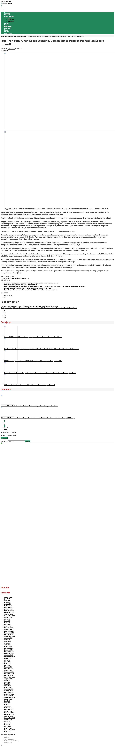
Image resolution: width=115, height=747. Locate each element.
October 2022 (8, 675)
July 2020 (7, 721)
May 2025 (7, 622)
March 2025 (8, 626)
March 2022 (8, 687)
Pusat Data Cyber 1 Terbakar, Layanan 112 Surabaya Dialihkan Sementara (29, 306)
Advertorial (8, 742)
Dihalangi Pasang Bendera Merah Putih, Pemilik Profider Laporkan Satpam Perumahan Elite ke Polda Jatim (39, 308)
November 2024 (9, 633)
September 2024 (9, 636)
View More (4, 438)
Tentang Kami (9, 739)
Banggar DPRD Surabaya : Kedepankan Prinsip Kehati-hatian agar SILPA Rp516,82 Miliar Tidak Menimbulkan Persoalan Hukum (44, 286)
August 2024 (8, 638)
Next (5, 429)
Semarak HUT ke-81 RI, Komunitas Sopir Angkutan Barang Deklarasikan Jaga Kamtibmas (33, 337)
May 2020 (7, 725)
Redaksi (6, 737)
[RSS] (5, 297)
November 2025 (9, 612)
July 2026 (7, 599)
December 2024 (9, 631)
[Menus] (1, 5)
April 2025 (7, 624)
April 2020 (7, 726)
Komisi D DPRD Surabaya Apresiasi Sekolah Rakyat (20, 285)
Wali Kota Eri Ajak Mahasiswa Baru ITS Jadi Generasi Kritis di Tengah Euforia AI (29, 385)
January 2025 (8, 629)
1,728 (6, 427)
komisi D (20, 278)
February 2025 (8, 628)
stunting (26, 278)
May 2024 (7, 643)
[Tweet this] (5, 312)
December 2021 (9, 692)
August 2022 (8, 679)
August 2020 (8, 719)
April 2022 (7, 685)
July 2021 (7, 701)
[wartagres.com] (6, 3)
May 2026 (7, 602)
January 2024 (8, 650)
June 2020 (7, 723)
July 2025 (7, 619)
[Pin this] (5, 314)
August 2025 (8, 617)
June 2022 (7, 682)
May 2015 (7, 731)
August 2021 (8, 699)
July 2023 (7, 660)
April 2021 (7, 706)
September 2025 (9, 616)
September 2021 (9, 697)
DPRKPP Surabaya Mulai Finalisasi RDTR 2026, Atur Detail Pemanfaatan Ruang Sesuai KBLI (33, 361)
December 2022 (9, 672)
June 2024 (7, 641)
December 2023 (9, 651)
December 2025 (9, 611)
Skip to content (6, 1)
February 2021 (8, 709)
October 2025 (8, 614)
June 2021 (7, 702)
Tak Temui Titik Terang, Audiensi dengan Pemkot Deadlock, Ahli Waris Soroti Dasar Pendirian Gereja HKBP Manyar (41, 349)
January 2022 (8, 690)
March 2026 (8, 605)
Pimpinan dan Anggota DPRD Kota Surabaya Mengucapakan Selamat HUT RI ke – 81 (31, 283)
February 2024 (8, 648)
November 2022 (9, 673)
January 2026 (8, 609)
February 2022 (8, 689)
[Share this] (4, 311)
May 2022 (7, 684)
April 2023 (7, 665)
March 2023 (8, 667)
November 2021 (9, 694)
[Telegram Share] (5, 316)
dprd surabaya (12, 278)
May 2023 (7, 663)
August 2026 (8, 597)
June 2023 (7, 662)
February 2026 (8, 607)
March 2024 (8, 646)
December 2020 (9, 713)
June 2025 (7, 621)
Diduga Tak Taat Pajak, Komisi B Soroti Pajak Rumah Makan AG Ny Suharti (28, 288)
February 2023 (8, 668)
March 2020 (8, 728)
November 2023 (9, 653)
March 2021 (8, 707)
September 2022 (9, 677)
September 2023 (9, 656)
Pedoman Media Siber (11, 741)
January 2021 (8, 711)
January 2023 (8, 670)
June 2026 (7, 600)
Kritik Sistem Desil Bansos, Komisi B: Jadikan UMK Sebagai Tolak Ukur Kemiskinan (30, 290)
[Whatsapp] (5, 317)
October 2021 (8, 696)
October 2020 (8, 716)
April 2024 (7, 645)
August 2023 (8, 658)
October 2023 (8, 655)
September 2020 (9, 718)
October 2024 (8, 634)
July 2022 (7, 680)
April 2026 (7, 604)
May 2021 (7, 704)
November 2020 (9, 714)
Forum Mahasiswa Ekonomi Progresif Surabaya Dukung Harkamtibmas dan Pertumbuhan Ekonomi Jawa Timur (40, 373)
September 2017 (9, 730)
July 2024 (7, 639)
